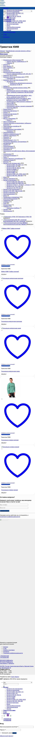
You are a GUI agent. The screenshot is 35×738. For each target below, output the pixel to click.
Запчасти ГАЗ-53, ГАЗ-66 (14, 16)
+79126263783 (4, 657)
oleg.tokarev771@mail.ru (7, 663)
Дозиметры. (7, 71)
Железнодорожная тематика (12, 72)
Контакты (6, 37)
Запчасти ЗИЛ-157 (12, 15)
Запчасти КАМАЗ (12, 169)
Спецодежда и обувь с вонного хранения (19, 106)
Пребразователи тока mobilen (12, 129)
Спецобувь (6, 149)
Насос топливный (8, 121)
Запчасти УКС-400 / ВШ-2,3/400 (12, 191)
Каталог (5, 8)
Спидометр (10, 78)
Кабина (5, 86)
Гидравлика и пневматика (11, 197)
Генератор (10, 131)
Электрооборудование (13, 27)
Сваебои (5, 145)
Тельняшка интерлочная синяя (10, 371)
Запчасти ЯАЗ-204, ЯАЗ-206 (15, 182)
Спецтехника (7, 154)
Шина (5, 177)
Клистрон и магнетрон (10, 111)
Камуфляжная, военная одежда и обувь (18, 51)
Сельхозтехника (8, 146)
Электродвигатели (12, 28)
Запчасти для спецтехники (14, 10)
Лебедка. (9, 63)
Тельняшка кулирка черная (9, 490)
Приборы (6, 206)
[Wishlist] (2, 230)
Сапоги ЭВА (10, 103)
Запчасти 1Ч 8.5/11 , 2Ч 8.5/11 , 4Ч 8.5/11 (19, 185)
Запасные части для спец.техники (13, 80)
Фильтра (5, 161)
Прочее (9, 30)
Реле (4, 203)
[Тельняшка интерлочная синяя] (11, 328)
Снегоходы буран (8, 148)
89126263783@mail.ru (6, 662)
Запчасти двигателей (13, 11)
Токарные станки (8, 160)
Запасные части (8, 75)
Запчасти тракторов (12, 24)
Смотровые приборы (13, 208)
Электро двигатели (9, 178)
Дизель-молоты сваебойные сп (16, 61)
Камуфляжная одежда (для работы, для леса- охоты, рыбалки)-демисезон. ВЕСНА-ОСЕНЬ (20, 91)
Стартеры (6, 202)
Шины (8, 25)
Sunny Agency (15, 677)
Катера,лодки (7, 109)
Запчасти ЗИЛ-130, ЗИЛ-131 (15, 13)
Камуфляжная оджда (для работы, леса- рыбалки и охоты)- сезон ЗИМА (19, 99)
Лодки (8, 120)
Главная (2, 51)
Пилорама (6, 128)
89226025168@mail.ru (6, 660)
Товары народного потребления (13, 158)
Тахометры (10, 81)
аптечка (5, 64)
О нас (5, 34)
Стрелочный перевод (9, 155)
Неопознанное (7, 211)
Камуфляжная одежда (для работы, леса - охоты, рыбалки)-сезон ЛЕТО (19, 96)
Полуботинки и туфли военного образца (19, 101)
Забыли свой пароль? (6, 736)
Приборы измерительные (11, 134)
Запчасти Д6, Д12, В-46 (13, 186)
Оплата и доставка (9, 32)
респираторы (7, 143)
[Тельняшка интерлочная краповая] (12, 278)
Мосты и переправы (9, 118)
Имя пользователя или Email (9, 727)
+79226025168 (4, 656)
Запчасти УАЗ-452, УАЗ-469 (15, 22)
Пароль (2, 730)
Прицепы (6, 138)
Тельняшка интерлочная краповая (11, 321)
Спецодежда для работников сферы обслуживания (19, 151)
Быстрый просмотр (5, 266)
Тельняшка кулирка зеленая (9, 440)
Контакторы (7, 115)
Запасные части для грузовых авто (14, 77)
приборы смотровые (9, 135)
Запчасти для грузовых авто (11, 163)
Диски (5, 69)
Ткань (5, 157)
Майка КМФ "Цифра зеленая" (10, 271)
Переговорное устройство (11, 126)
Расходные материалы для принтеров (14, 141)
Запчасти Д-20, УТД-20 (13, 188)
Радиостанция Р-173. (9, 140)
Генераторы (7, 200)
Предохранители (8, 132)
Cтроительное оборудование (12, 60)
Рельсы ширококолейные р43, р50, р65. (19, 74)
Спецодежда (10, 104)
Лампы (5, 117)
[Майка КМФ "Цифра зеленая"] (10, 228)
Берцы (9, 89)
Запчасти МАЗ (11, 19)
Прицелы (6, 137)
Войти (14, 733)
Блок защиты (7, 66)
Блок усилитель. (8, 67)
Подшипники (7, 205)
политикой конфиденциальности (10, 517)
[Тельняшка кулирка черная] (10, 447)
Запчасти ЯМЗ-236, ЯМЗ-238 (15, 183)
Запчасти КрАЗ (11, 18)
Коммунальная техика (10, 114)
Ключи (5, 112)
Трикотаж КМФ (11, 108)
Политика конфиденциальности (13, 653)
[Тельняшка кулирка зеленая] (11, 397)
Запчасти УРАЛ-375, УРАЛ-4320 (16, 21)
